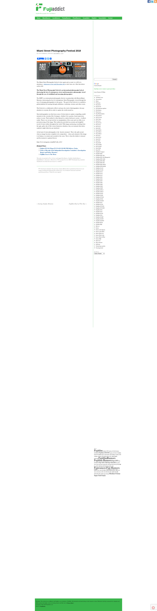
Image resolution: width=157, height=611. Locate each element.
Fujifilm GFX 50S (100, 162)
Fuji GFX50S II (100, 464)
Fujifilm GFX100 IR (101, 166)
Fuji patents (99, 115)
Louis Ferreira (42, 53)
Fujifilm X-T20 (99, 199)
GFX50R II (104, 470)
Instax (97, 228)
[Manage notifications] (153, 607)
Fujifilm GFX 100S (100, 159)
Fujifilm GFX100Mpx (110, 454)
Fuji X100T (99, 146)
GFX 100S (100, 473)
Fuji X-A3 (98, 126)
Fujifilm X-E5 (99, 181)
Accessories (99, 99)
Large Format (106, 473)
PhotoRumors (77, 18)
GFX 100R (112, 472)
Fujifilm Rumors (76, 158)
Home (38, 18)
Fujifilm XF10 (99, 222)
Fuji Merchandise (100, 114)
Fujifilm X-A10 (99, 168)
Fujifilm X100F (99, 217)
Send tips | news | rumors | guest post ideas (104, 89)
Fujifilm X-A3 (99, 172)
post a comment (58, 161)
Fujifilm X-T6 (99, 215)
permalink (82, 160)
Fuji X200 (98, 148)
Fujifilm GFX (99, 153)
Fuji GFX (115, 460)
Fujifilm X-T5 (99, 211)
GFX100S (96, 473)
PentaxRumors (66, 18)
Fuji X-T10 (98, 137)
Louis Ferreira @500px (99, 92)
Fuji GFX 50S (103, 462)
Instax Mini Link (100, 235)
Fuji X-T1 (98, 135)
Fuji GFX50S (112, 462)
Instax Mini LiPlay (100, 237)
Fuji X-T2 (98, 139)
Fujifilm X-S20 (99, 195)
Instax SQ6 (98, 239)
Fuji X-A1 (98, 121)
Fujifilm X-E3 (99, 177)
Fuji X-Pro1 (98, 132)
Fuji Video (98, 119)
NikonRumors (46, 18)
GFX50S (109, 470)
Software (98, 244)
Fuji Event (98, 106)
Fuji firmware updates (101, 108)
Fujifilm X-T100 (100, 197)
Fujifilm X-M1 (99, 186)
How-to (97, 226)
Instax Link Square (100, 230)
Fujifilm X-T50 (99, 213)
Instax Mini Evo (100, 233)
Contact (110, 18)
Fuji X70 (98, 150)
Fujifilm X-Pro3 (99, 190)
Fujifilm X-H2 (99, 184)
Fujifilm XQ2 (99, 224)
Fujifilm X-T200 (100, 201)
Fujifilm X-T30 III (100, 208)
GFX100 (107, 472)
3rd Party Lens (99, 97)
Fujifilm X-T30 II (100, 206)
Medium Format (114, 473)
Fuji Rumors (65, 158)
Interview (98, 240)
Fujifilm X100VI (100, 220)
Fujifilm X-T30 (99, 204)
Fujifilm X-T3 (99, 202)
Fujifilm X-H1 (99, 182)
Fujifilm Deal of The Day (78, 204)
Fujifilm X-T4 (99, 210)
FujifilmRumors (40, 160)
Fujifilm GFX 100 (100, 155)
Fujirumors (47, 160)
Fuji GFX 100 (106, 464)
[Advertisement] (62, 35)
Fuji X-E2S (98, 130)
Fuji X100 (98, 143)
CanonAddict (102, 18)
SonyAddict (86, 18)
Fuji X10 (98, 141)
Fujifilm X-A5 (99, 173)
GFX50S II (99, 472)
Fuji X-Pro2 (98, 133)
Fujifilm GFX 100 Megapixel (103, 157)
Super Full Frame (100, 475)
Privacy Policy (70, 603)
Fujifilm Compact (100, 152)
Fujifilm (70, 158)
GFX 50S (115, 470)
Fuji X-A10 (98, 123)
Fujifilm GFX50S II (113, 453)
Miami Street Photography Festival (59, 160)
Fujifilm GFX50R (112, 451)
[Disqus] (62, 229)
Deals (97, 101)
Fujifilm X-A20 (99, 170)
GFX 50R (99, 470)
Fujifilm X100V (100, 219)
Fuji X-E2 (98, 128)
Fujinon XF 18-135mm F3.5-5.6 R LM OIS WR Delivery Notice (59, 148)
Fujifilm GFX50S (104, 453)
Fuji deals (98, 104)
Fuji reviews (99, 117)
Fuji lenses (98, 112)
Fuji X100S (98, 144)
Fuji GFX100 (112, 464)
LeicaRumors (56, 18)
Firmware (98, 103)
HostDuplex (42, 606)
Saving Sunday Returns (45, 204)
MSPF (70, 160)
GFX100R (116, 472)
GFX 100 (103, 472)
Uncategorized (99, 248)
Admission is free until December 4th (54, 84)
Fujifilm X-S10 (99, 193)
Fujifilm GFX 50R (100, 161)
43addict (94, 18)
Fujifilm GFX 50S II (100, 164)
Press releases (52, 158)
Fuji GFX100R (118, 464)
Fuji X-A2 (98, 124)
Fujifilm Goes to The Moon (48, 154)
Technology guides (100, 246)
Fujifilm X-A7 (99, 175)
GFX (95, 470)
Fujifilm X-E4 (99, 179)
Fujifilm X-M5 (99, 188)
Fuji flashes (98, 110)
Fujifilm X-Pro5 (99, 191)
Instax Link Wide (100, 231)
